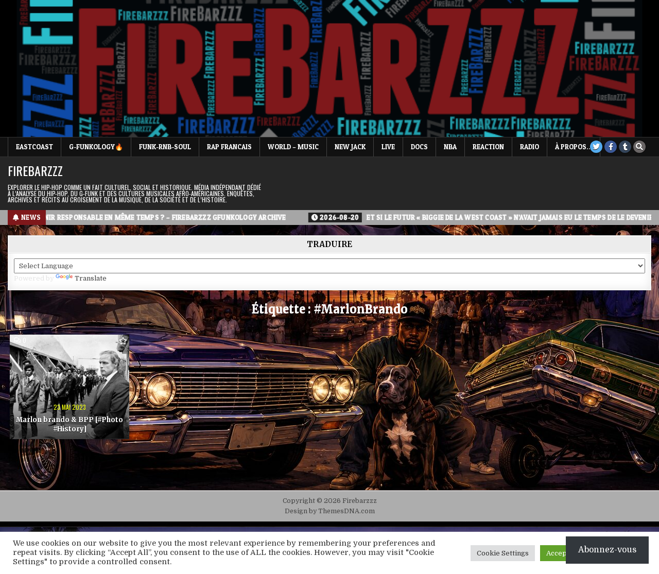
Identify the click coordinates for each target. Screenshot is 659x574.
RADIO (529, 147)
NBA (450, 147)
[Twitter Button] (596, 147)
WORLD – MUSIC (293, 147)
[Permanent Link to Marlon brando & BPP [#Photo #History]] (69, 387)
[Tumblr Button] (625, 147)
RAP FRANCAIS (229, 147)
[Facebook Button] (610, 147)
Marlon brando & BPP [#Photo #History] (69, 424)
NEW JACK (350, 147)
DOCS (419, 147)
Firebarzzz (35, 170)
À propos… (573, 147)
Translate (91, 278)
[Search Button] (639, 147)
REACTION (488, 147)
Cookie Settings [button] (503, 553)
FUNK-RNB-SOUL (165, 147)
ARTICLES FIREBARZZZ (52, 352)
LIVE (388, 147)
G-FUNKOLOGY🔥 (96, 147)
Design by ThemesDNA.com (330, 511)
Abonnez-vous (607, 549)
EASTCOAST (34, 147)
